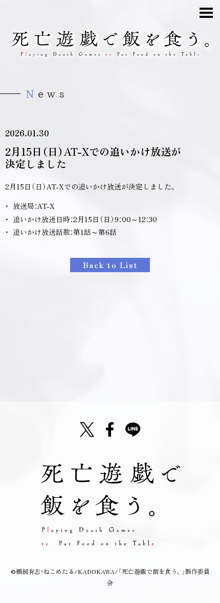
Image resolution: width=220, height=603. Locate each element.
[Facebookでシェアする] (110, 429)
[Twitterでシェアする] (87, 429)
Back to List (110, 264)
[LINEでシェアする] (133, 429)
